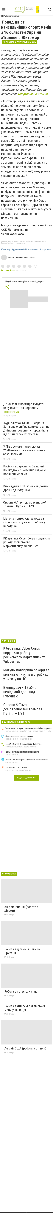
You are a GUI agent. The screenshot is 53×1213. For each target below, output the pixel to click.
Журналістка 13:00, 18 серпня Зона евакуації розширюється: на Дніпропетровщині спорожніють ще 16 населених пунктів (26, 428)
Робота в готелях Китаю (20, 991)
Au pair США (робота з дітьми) (25, 1048)
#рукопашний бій (19, 249)
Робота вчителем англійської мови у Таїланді (24, 1008)
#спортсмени (45, 249)
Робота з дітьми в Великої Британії (22, 951)
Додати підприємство (26, 777)
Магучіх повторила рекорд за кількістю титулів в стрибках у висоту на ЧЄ (24, 522)
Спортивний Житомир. (33, 94)
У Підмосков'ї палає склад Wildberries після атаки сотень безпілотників (24, 450)
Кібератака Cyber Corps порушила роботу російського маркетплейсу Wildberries (26, 542)
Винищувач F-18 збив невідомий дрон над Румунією (26, 488)
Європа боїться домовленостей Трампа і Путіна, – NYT (24, 504)
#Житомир (5, 249)
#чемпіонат (33, 249)
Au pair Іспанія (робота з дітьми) (21, 909)
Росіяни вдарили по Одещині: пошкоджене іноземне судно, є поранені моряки (24, 470)
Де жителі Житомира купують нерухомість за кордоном (23, 406)
